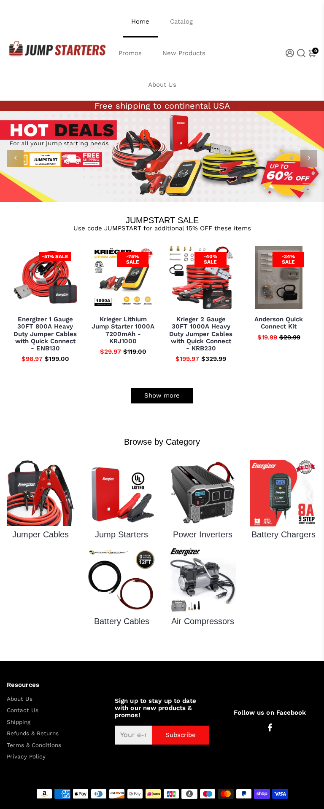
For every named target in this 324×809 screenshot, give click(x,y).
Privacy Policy (26, 756)
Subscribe (180, 735)
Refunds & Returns (33, 733)
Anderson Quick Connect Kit (278, 323)
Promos (130, 53)
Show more (162, 395)
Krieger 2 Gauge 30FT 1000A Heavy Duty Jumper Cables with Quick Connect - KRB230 (200, 334)
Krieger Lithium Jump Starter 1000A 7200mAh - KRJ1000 (123, 330)
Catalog (181, 21)
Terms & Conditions (34, 745)
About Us (162, 84)
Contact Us (22, 710)
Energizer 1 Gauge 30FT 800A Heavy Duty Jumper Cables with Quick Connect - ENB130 (45, 334)
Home (140, 21)
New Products (183, 53)
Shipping (18, 722)
